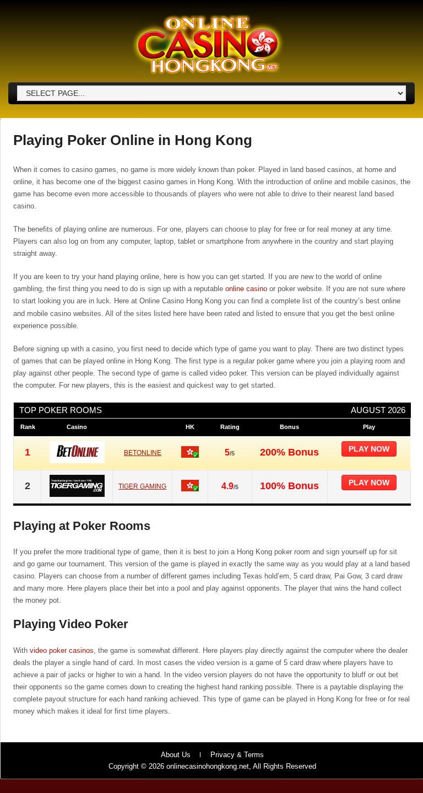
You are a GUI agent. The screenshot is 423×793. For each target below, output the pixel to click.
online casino (246, 289)
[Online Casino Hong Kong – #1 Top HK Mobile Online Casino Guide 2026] (207, 72)
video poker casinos (62, 650)
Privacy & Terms (237, 755)
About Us (176, 755)
